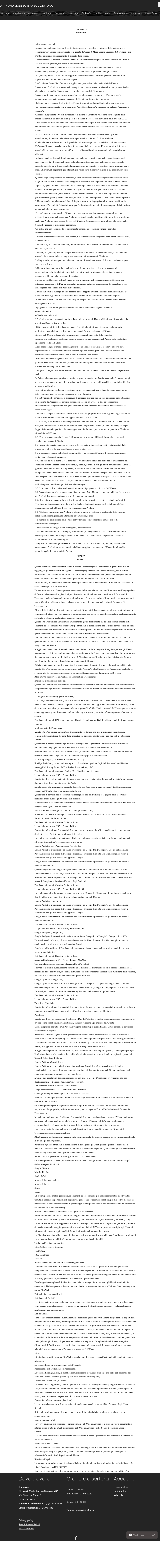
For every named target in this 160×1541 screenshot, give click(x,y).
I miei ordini (120, 1491)
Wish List (119, 1495)
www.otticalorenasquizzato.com (59, 52)
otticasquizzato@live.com (39, 1507)
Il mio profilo (121, 1486)
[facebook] (75, 1538)
